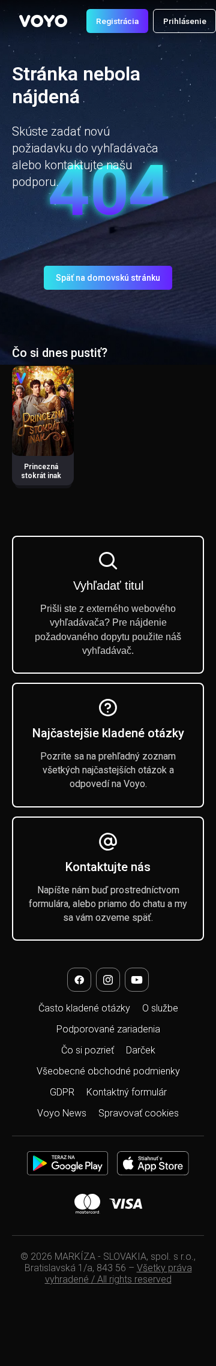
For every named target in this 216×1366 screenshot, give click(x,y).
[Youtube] (137, 980)
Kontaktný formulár (126, 1092)
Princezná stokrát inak (41, 471)
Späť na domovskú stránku (108, 278)
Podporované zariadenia (108, 1029)
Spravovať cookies (138, 1113)
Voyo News (61, 1113)
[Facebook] (79, 980)
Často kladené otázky (84, 1008)
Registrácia (117, 21)
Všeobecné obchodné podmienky (108, 1071)
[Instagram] (108, 980)
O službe (160, 1008)
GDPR (62, 1092)
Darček (140, 1050)
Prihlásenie (184, 21)
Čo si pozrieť (87, 1050)
